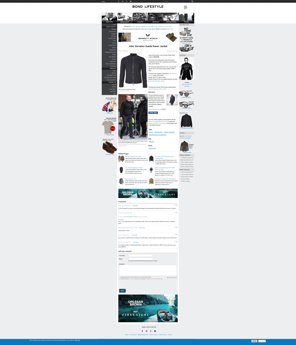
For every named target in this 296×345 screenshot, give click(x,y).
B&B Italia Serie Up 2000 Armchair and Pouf (193, 160)
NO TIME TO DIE (111, 75)
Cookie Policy (162, 334)
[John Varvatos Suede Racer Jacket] (133, 87)
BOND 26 (161, 26)
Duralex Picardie (185, 181)
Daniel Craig (152, 148)
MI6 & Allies (112, 50)
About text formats (172, 277)
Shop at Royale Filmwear (155, 109)
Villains (114, 47)
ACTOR (138, 26)
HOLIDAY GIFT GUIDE (110, 77)
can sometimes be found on (156, 89)
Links (114, 94)
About (127, 334)
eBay (165, 89)
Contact (114, 87)
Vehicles (113, 36)
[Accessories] (125, 23)
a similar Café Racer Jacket (157, 81)
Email (120, 259)
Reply (176, 205)
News (114, 70)
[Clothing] (109, 23)
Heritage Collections (110, 52)
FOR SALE (113, 66)
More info (77, 340)
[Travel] (186, 23)
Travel (114, 40)
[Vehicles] (155, 23)
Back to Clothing (123, 51)
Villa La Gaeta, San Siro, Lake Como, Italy (192, 174)
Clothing (114, 29)
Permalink (135, 205)
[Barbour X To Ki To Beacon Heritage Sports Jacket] (187, 153)
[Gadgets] (140, 23)
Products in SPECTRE (169, 132)
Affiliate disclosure (143, 334)
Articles (114, 73)
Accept (254, 341)
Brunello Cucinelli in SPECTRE (133, 156)
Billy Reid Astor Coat (130, 179)
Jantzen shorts (185, 179)
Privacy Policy (153, 334)
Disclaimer (133, 334)
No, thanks (262, 341)
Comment (121, 264)
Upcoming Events (111, 80)
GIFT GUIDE (169, 26)
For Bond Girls (112, 45)
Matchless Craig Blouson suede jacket (165, 179)
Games (114, 59)
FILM (132, 26)
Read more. (170, 29)
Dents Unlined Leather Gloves (189, 162)
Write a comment (171, 51)
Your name (122, 255)
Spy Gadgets (112, 57)
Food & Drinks (112, 38)
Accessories (112, 31)
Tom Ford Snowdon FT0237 (188, 172)
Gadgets (113, 34)
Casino (114, 43)
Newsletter (113, 91)
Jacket (150, 132)
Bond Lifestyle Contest (187, 166)
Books (114, 54)
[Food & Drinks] (171, 23)
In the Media (112, 89)
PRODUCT (144, 26)
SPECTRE (151, 141)
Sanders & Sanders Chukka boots (157, 123)
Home (103, 1)
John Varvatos (158, 132)
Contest (114, 84)
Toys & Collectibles (111, 64)
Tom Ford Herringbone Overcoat (133, 168)
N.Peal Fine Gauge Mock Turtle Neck (158, 121)
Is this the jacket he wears (130, 216)
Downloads (113, 61)
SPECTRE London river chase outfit (157, 135)
